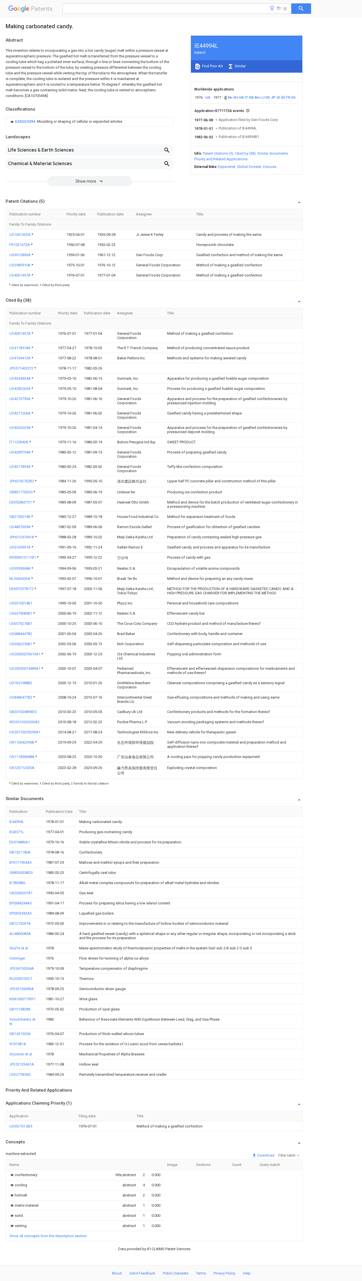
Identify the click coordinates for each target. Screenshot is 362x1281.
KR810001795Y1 (22, 999)
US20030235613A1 (25, 654)
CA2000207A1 (21, 893)
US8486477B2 (21, 697)
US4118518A (20, 348)
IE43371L (16, 832)
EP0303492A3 (20, 913)
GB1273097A (20, 923)
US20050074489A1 (25, 668)
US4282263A (20, 388)
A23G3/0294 (25, 121)
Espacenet (226, 167)
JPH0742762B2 (22, 481)
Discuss (269, 167)
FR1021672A (20, 245)
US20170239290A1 (24, 732)
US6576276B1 (20, 623)
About (117, 1273)
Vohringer (17, 958)
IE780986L (17, 883)
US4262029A (20, 427)
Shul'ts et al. (19, 948)
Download (265, 1155)
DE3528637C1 (21, 502)
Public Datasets (175, 1273)
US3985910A (20, 265)
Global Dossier (249, 167)
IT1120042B (19, 442)
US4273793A (20, 399)
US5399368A (20, 568)
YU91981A (17, 1044)
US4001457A (20, 275)
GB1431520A (20, 1034)
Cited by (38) (245, 153)
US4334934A (20, 378)
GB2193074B (20, 517)
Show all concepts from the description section (48, 1236)
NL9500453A (20, 578)
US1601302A (20, 234)
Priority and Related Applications (220, 159)
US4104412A (20, 358)
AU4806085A (20, 934)
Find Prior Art (212, 66)
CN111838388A (22, 757)
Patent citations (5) (218, 153)
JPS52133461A (21, 1064)
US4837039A (20, 527)
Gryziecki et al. (21, 1054)
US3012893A (20, 255)
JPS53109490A (21, 989)
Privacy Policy (224, 1273)
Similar (240, 66)
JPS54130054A (21, 968)
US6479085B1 (21, 613)
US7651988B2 (20, 683)
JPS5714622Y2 (21, 368)
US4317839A (20, 467)
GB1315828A (20, 1009)
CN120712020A (22, 768)
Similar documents (272, 153)
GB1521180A (20, 852)
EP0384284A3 (20, 903)
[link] (65, 121)
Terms (201, 1273)
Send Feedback (142, 1273)
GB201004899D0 (22, 712)
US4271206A (20, 413)
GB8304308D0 (21, 872)
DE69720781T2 (22, 589)
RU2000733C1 (20, 979)
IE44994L (16, 822)
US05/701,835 (20, 1126)
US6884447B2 (20, 634)
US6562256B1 (21, 644)
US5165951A (20, 547)
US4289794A (20, 452)
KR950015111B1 (23, 557)
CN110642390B (22, 742)
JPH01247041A (22, 537)
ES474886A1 (19, 842)
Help (247, 1273)
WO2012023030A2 (24, 722)
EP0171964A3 (20, 862)
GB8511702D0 (21, 492)
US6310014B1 (20, 603)
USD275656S (20, 1074)
